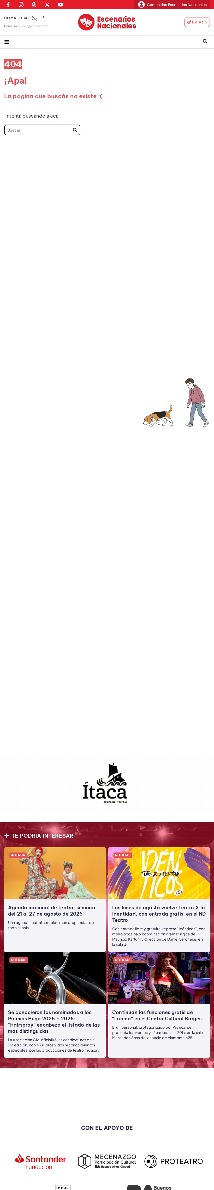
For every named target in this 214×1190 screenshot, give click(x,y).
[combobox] (37, 130)
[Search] (75, 130)
